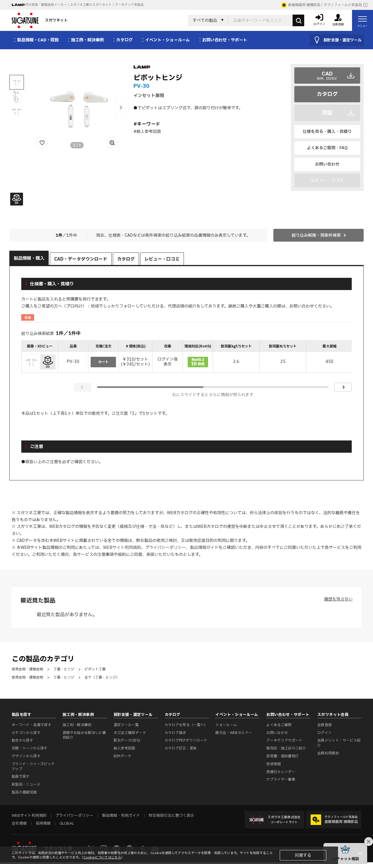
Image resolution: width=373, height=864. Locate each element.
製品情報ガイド (204, 548)
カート (103, 362)
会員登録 (324, 725)
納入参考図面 (124, 748)
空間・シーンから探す (29, 748)
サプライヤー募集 (280, 779)
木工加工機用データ (130, 732)
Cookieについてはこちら (102, 857)
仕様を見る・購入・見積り (327, 132)
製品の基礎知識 (24, 792)
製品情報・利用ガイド (121, 816)
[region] (186, 357)
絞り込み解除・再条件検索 (316, 235)
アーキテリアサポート (284, 740)
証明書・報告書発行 (282, 756)
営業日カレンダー (280, 772)
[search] (298, 20)
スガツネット (56, 20)
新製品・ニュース (26, 784)
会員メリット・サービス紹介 (338, 743)
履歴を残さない (338, 599)
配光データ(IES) (127, 740)
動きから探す (22, 740)
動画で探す (21, 776)
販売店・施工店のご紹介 (286, 748)
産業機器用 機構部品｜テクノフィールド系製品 (325, 5)
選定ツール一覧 (126, 725)
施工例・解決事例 (77, 725)
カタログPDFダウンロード (186, 740)
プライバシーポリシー (165, 548)
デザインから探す (26, 756)
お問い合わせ (327, 164)
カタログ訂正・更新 (181, 748)
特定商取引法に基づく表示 (171, 816)
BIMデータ (122, 756)
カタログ (327, 94)
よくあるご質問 (279, 725)
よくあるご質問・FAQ (327, 148)
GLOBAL (66, 823)
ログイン (324, 732)
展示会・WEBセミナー (233, 732)
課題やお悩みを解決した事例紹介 (84, 735)
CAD (327, 75)
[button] (120, 107)
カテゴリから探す (26, 732)
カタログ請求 (175, 732)
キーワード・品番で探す (31, 725)
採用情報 (43, 823)
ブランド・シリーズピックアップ (33, 766)
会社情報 (19, 823)
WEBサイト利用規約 (122, 548)
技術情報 (273, 764)
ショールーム (226, 725)
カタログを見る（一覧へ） (186, 725)
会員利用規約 (328, 753)
